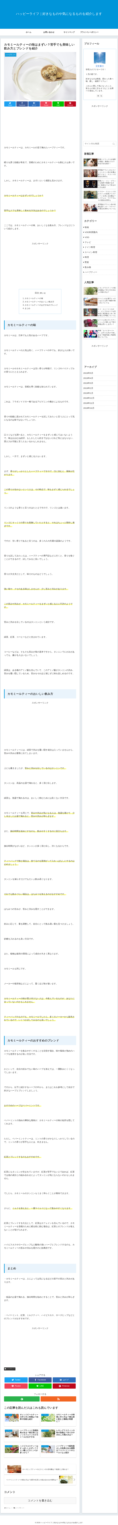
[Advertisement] (40, 126)
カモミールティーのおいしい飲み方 (39, 302)
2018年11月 (88, 403)
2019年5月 (88, 373)
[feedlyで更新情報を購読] (22, 1399)
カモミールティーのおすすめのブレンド (41, 305)
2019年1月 (88, 393)
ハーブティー (10, 1369)
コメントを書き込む (40, 1500)
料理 (87, 257)
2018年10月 (88, 408)
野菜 (87, 262)
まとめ (27, 308)
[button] (114, 144)
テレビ (88, 242)
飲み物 (88, 267)
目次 (37, 293)
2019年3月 (88, 383)
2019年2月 (88, 388)
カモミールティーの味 (34, 298)
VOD (87, 237)
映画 (87, 227)
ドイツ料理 (90, 247)
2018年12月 (88, 398)
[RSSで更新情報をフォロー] (58, 1399)
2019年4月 (88, 378)
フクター (100, 66)
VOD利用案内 (91, 232)
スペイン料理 (91, 252)
